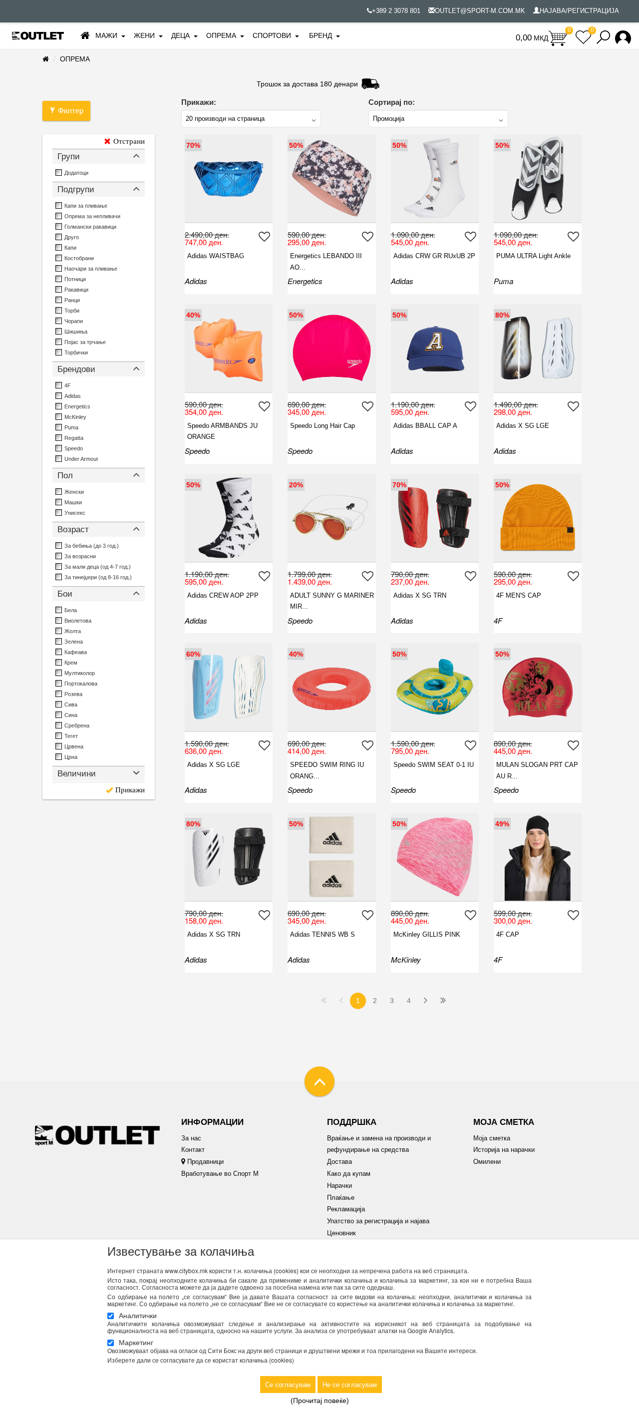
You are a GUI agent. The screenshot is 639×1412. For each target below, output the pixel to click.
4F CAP (507, 934)
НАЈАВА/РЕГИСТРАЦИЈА (579, 10)
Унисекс (74, 513)
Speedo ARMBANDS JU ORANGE (222, 431)
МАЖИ (106, 35)
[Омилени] (266, 236)
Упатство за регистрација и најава (378, 1221)
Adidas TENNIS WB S (322, 934)
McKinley (75, 417)
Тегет (71, 736)
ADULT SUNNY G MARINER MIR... (332, 601)
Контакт (193, 1149)
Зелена (73, 642)
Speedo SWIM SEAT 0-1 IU (433, 764)
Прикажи (130, 790)
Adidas (72, 396)
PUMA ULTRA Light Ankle (533, 256)
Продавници (204, 1161)
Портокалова (80, 684)
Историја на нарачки (504, 1149)
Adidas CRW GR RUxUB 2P (434, 256)
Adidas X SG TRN (419, 595)
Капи (70, 248)
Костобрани (79, 258)
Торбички (76, 352)
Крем (70, 663)
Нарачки (339, 1185)
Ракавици (76, 290)
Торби (71, 311)
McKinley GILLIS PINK (426, 934)
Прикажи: (198, 102)
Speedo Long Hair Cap (322, 425)
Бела (70, 610)
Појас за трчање (85, 342)
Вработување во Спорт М (220, 1173)
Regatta (73, 438)
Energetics (77, 406)
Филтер (70, 110)
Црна (70, 757)
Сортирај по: (391, 102)
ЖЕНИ (144, 35)
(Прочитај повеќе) (320, 1401)
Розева (73, 694)
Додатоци (76, 173)
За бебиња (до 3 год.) (91, 546)
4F (67, 385)
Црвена (73, 746)
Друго (71, 237)
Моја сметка (491, 1138)
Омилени (487, 1161)
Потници (75, 279)
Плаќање (340, 1197)
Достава (339, 1161)
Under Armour (81, 459)
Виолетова (77, 621)
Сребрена (76, 725)
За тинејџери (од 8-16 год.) (98, 577)
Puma (71, 427)
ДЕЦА (180, 35)
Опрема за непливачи (92, 216)
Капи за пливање (85, 206)
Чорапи (73, 321)
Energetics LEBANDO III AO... (326, 261)
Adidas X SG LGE (522, 425)
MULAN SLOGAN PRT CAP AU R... (537, 770)
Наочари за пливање (90, 269)
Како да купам (348, 1173)
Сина (70, 715)
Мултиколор (79, 673)
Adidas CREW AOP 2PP (223, 595)
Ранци (72, 300)
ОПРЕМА (221, 35)
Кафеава (75, 652)
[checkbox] (58, 172)
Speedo (73, 448)
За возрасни (80, 556)
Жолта (72, 631)
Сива (70, 704)
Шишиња (75, 332)
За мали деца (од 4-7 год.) (97, 567)
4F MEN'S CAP (518, 595)
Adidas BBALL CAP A (425, 425)
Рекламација (346, 1209)
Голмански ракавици (90, 227)
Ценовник (341, 1233)
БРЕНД (320, 35)
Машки (73, 502)
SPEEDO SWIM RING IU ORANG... (327, 770)
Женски (74, 492)
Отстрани (129, 141)
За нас (191, 1138)
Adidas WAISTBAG (215, 256)
